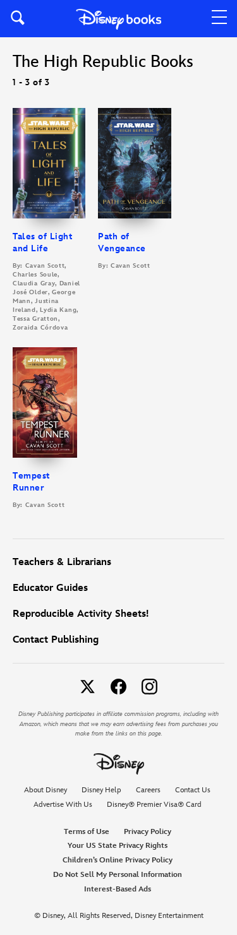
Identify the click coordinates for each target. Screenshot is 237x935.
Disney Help (101, 790)
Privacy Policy (147, 832)
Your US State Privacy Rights (117, 845)
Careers (148, 790)
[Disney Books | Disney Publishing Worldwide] (118, 19)
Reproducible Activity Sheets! (81, 614)
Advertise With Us (62, 804)
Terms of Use (86, 832)
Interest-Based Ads (117, 889)
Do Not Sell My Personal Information (117, 875)
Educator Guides (50, 588)
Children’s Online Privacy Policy (118, 860)
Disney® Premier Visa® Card (154, 804)
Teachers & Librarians (62, 562)
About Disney (45, 790)
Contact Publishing (56, 640)
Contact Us (192, 790)
